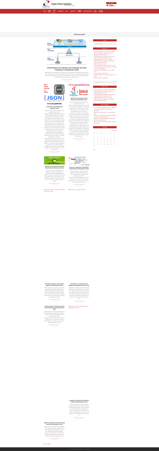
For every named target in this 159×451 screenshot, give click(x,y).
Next (49, 443)
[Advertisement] (79, 22)
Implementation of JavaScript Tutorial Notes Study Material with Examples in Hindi (54, 308)
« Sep (94, 149)
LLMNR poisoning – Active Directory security (103, 59)
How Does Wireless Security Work (101, 77)
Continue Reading (66, 79)
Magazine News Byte (78, 449)
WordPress (88, 449)
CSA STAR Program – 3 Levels (100, 64)
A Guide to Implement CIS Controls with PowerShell (104, 51)
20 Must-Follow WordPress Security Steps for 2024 (104, 65)
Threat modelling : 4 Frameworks (100, 73)
